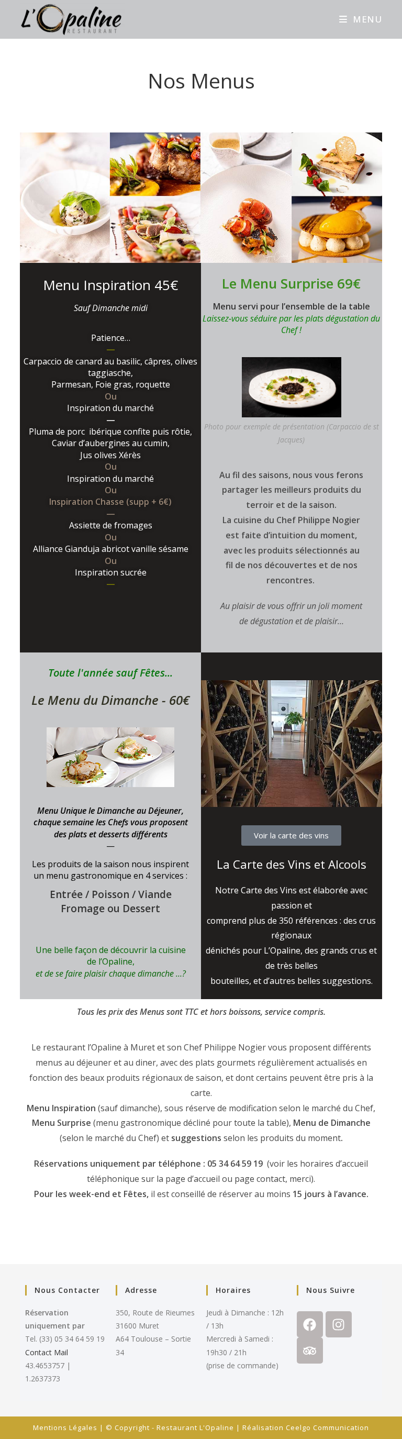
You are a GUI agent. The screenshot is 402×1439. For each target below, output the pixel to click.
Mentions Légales (65, 1427)
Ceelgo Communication (327, 1427)
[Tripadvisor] (310, 1350)
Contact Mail (46, 1352)
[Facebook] (310, 1324)
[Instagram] (339, 1324)
